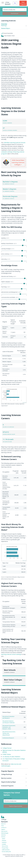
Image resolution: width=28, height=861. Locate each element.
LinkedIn (4, 844)
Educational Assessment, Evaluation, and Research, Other (8, 727)
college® (4, 820)
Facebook (4, 842)
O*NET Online (6, 754)
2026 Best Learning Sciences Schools (14, 142)
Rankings (4, 25)
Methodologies (4, 833)
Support (3, 829)
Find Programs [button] (23, 3)
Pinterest (4, 840)
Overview (4, 24)
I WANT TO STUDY (8, 798)
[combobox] (15, 3)
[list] (14, 25)
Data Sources (4, 831)
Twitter (3, 838)
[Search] (15, 3)
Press (2, 825)
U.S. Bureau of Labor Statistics (11, 756)
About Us (3, 823)
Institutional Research (8, 738)
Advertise (3, 835)
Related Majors (5, 28)
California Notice (5, 849)
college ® (7, 3)
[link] (14, 25)
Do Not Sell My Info (6, 851)
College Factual (6, 748)
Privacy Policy (5, 848)
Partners (3, 836)
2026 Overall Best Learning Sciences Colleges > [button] (18, 162)
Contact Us (3, 827)
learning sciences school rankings (11, 654)
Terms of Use (5, 846)
